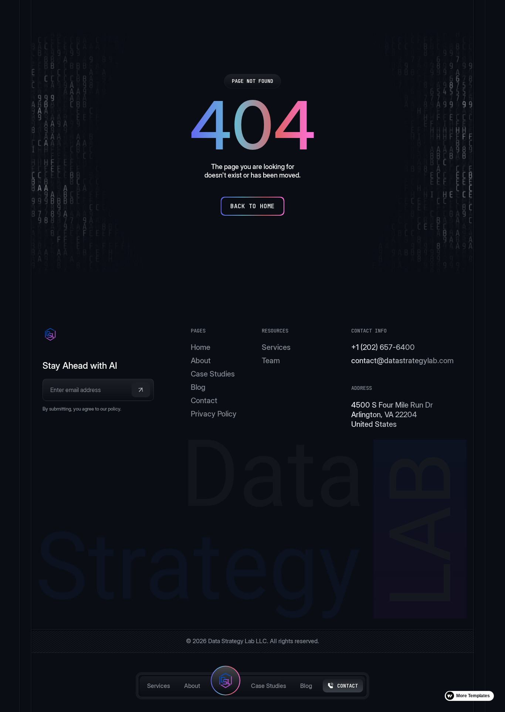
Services (158, 685)
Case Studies (268, 685)
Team (271, 360)
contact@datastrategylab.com (402, 360)
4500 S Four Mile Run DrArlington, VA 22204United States (392, 415)
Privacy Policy (214, 413)
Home (200, 347)
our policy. (110, 409)
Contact (204, 400)
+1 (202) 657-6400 (383, 347)
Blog (306, 685)
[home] (225, 685)
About (192, 685)
